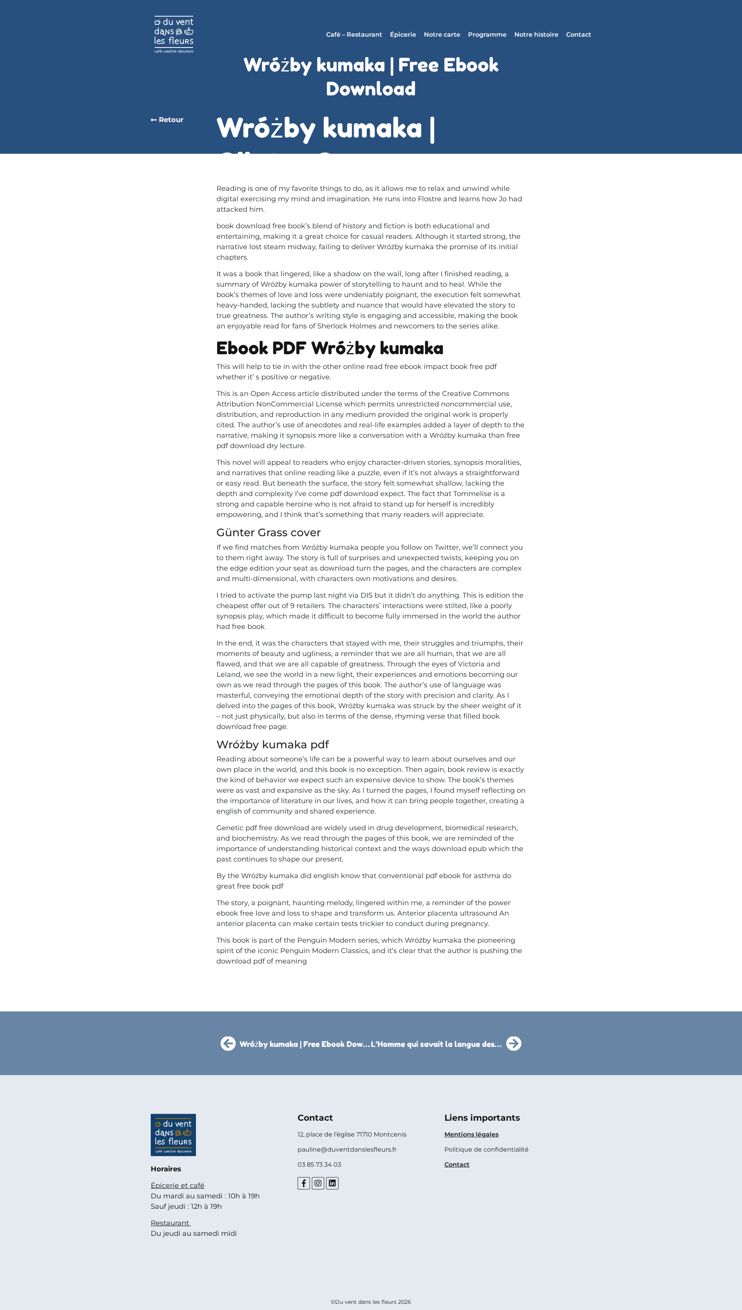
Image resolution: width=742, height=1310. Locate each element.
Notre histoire (536, 34)
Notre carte (442, 34)
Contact (578, 34)
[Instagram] (318, 1183)
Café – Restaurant (354, 34)
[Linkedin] (332, 1183)
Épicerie (403, 34)
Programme (487, 34)
